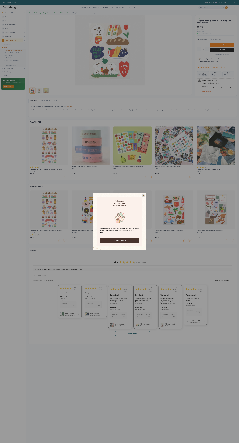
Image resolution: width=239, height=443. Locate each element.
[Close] (143, 195)
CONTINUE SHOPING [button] (119, 240)
